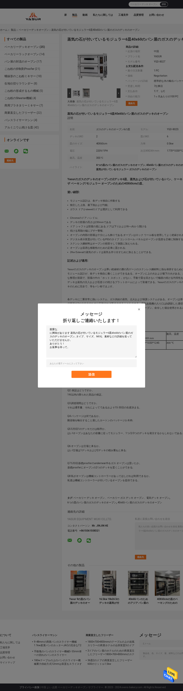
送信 (91, 374)
